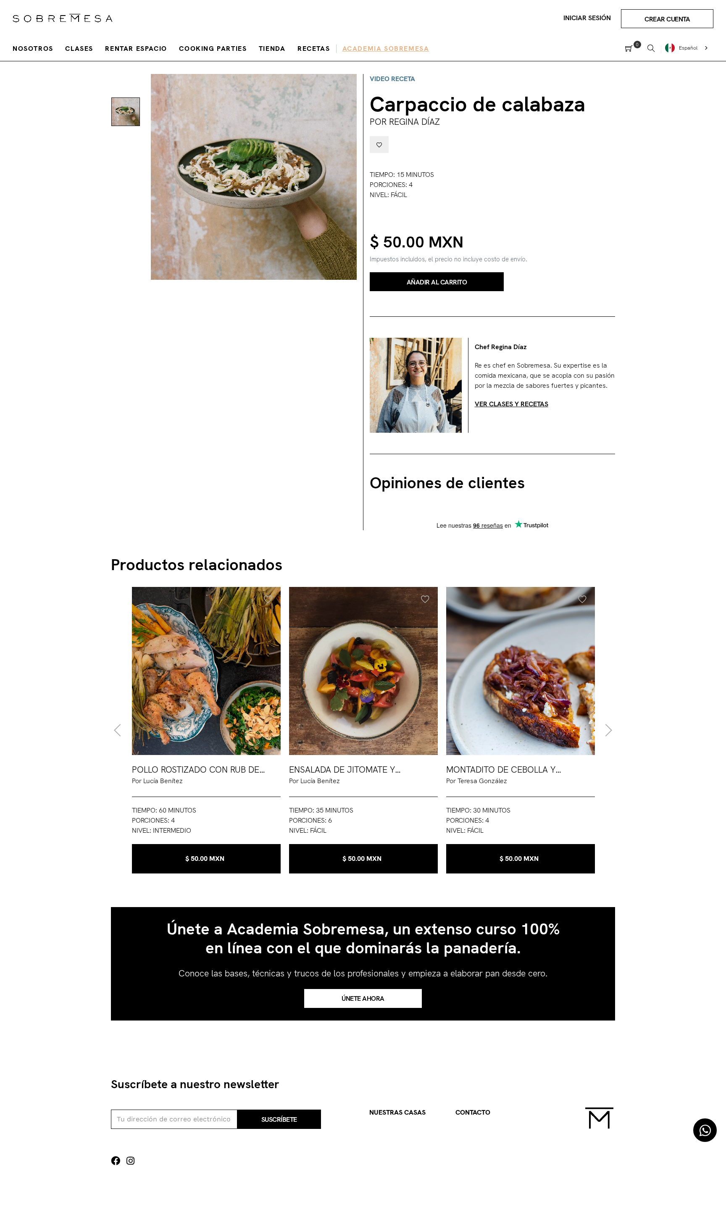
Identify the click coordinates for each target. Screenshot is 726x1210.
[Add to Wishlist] (379, 144)
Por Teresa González (476, 780)
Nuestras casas (397, 1112)
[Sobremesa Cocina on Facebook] (115, 1161)
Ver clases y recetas (511, 404)
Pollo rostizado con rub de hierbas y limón (195, 770)
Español (688, 48)
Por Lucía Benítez (157, 780)
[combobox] (687, 47)
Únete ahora (363, 998)
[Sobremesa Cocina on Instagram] (130, 1161)
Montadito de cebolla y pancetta (500, 770)
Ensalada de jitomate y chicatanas (342, 770)
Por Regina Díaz (405, 121)
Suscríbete (279, 1119)
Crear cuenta (667, 19)
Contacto (472, 1112)
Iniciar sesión (587, 17)
